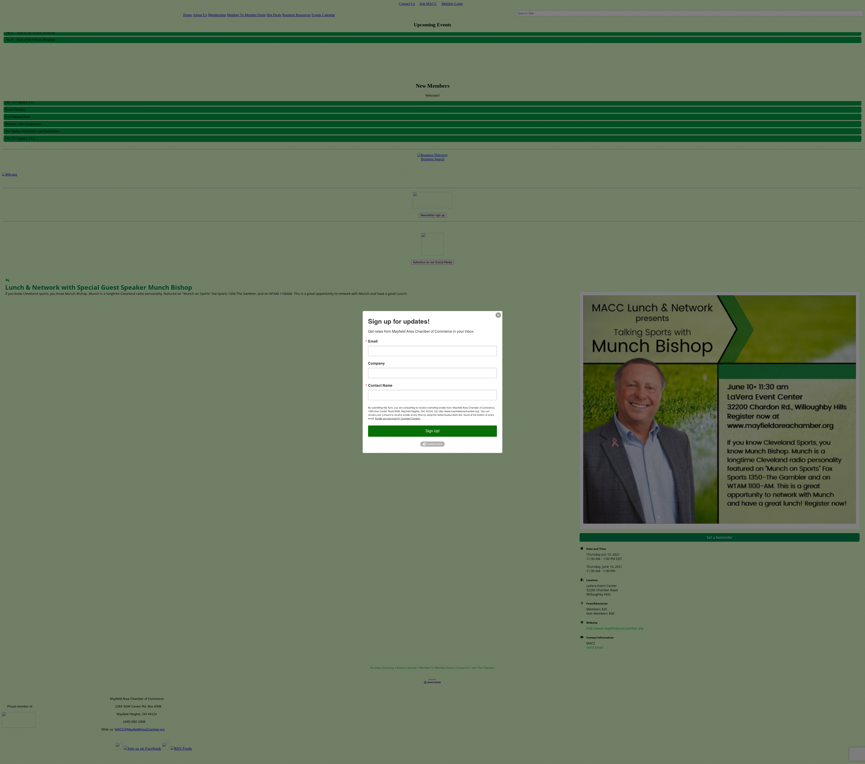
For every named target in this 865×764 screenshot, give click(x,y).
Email (373, 341)
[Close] (498, 315)
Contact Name (380, 385)
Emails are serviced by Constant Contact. (398, 418)
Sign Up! (432, 431)
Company (376, 363)
